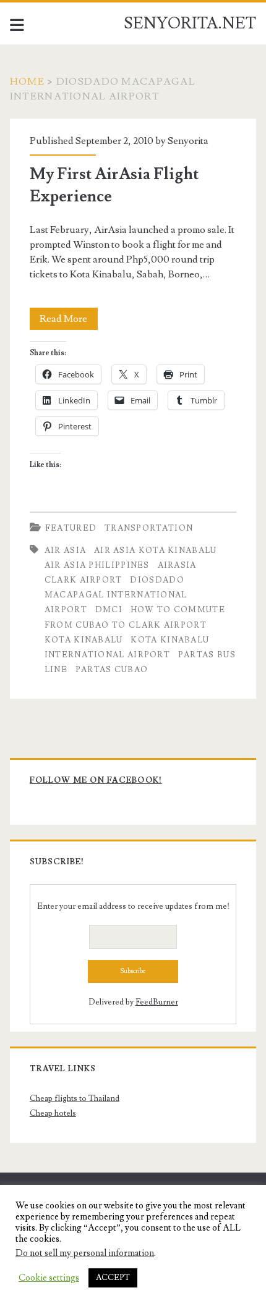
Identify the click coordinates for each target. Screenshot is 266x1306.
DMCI (108, 610)
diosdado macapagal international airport (116, 595)
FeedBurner (156, 1002)
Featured (71, 528)
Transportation (149, 528)
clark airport (83, 580)
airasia (177, 565)
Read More (69, 321)
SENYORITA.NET (190, 23)
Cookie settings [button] (49, 1278)
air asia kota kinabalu (155, 550)
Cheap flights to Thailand (74, 1098)
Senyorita (188, 141)
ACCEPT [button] (113, 1278)
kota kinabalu (84, 640)
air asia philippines (97, 565)
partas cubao (111, 670)
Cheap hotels (53, 1113)
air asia (65, 550)
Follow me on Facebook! (96, 780)
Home (27, 81)
